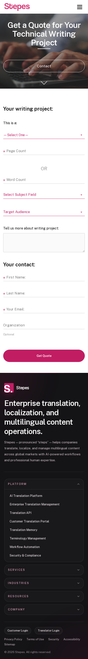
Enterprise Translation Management (35, 504)
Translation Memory (23, 530)
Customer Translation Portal (29, 521)
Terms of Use (35, 639)
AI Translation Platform (26, 495)
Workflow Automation (25, 547)
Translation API (20, 513)
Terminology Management (28, 538)
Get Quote (44, 356)
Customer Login (17, 630)
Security (53, 639)
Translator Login (48, 630)
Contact (44, 66)
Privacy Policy (13, 639)
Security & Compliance (25, 555)
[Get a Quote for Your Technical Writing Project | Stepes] (17, 7)
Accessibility (71, 639)
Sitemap (9, 644)
